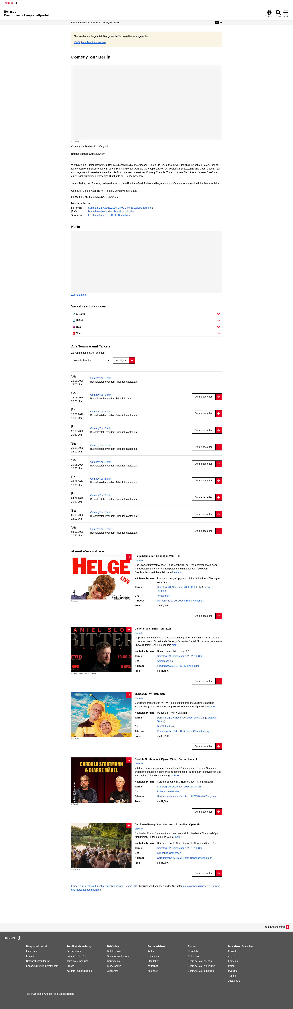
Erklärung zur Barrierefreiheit (42, 966)
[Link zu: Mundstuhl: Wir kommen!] (101, 714)
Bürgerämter (114, 966)
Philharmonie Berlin (168, 791)
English (232, 951)
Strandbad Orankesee (169, 853)
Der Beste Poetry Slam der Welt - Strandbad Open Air (167, 824)
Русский (232, 971)
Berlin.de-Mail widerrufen (201, 966)
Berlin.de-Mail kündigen (201, 971)
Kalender (152, 971)
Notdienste (194, 956)
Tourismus (153, 956)
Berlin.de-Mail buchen (200, 961)
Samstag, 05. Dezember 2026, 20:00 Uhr (179, 786)
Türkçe (232, 976)
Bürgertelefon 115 (76, 956)
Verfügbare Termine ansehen (90, 42)
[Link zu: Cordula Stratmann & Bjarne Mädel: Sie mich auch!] (101, 780)
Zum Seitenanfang (275, 927)
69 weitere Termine (141, 207)
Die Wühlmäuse (166, 726)
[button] (218, 22)
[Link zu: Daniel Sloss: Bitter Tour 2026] (101, 649)
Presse (70, 966)
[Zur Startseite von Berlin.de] (13, 940)
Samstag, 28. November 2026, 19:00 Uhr (179, 587)
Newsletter (193, 951)
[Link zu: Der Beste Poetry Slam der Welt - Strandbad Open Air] (101, 845)
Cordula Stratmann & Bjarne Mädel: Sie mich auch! (166, 759)
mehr (176, 572)
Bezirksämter (114, 961)
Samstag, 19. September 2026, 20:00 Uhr (179, 656)
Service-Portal (74, 951)
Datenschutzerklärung (38, 961)
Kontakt (30, 956)
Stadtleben (153, 961)
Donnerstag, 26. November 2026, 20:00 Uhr (181, 717)
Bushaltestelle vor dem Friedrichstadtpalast (111, 211)
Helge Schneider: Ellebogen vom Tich (157, 556)
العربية (231, 956)
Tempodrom (163, 595)
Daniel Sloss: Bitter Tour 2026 (153, 628)
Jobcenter (112, 971)
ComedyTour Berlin (100, 378)
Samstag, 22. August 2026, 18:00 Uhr (108, 207)
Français (233, 961)
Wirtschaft (152, 966)
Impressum (32, 951)
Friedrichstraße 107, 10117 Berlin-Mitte (109, 215)
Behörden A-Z (114, 951)
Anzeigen (120, 360)
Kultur (150, 951)
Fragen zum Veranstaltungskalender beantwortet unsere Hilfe (104, 886)
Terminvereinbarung (77, 961)
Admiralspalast (165, 661)
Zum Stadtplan (79, 294)
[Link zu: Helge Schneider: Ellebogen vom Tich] (101, 576)
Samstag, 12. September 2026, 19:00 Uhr (179, 848)
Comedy (139, 560)
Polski (231, 966)
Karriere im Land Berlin (79, 971)
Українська (234, 980)
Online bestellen (204, 396)
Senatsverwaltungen (118, 956)
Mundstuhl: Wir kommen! (150, 693)
